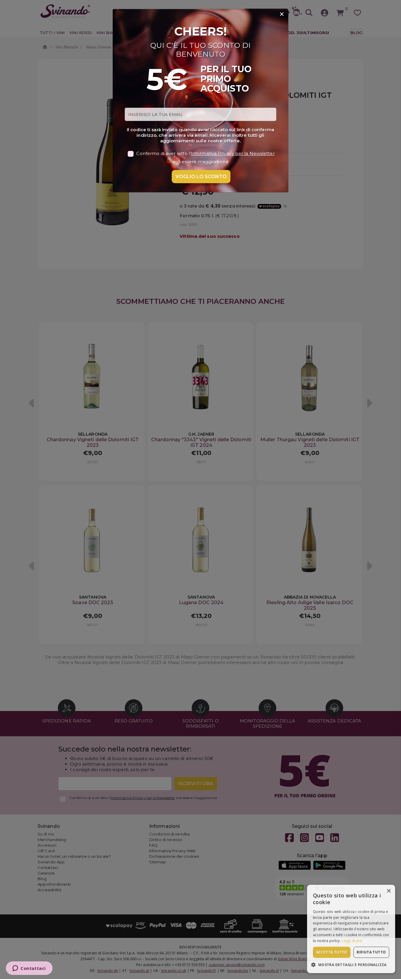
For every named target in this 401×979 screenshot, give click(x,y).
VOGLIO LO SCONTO (201, 176)
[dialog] (351, 929)
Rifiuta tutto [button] (371, 952)
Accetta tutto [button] (331, 952)
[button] (351, 964)
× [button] (388, 891)
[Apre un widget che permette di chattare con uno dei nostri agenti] (29, 968)
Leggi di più (352, 940)
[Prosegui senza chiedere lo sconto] (281, 14)
